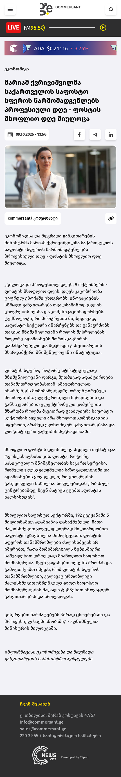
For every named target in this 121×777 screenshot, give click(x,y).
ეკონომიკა (17, 69)
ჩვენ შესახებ (35, 704)
